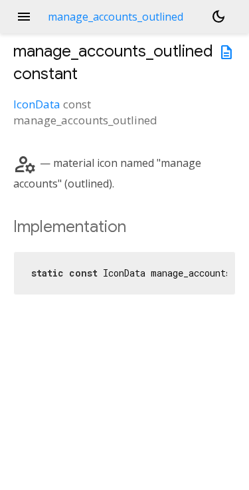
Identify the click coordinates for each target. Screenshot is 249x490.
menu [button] (24, 17)
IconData (36, 104)
